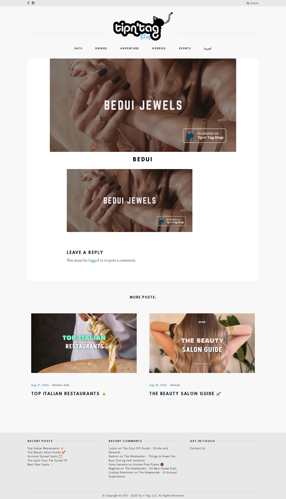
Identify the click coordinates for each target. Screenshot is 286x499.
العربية (207, 49)
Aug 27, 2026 (40, 385)
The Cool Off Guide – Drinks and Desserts (138, 450)
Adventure (129, 48)
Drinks (101, 48)
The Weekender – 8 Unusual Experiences (143, 474)
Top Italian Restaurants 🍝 (69, 394)
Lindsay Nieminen (121, 472)
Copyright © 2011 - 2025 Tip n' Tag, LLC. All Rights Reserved (145, 495)
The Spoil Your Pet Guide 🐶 (47, 460)
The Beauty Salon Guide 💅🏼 (185, 394)
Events (185, 48)
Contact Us (197, 448)
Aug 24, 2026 (158, 385)
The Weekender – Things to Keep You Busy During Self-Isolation (142, 458)
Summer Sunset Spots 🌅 (44, 456)
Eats (78, 48)
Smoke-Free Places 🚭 (148, 464)
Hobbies (159, 48)
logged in (95, 260)
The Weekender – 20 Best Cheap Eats (150, 468)
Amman (57, 385)
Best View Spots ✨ (40, 464)
